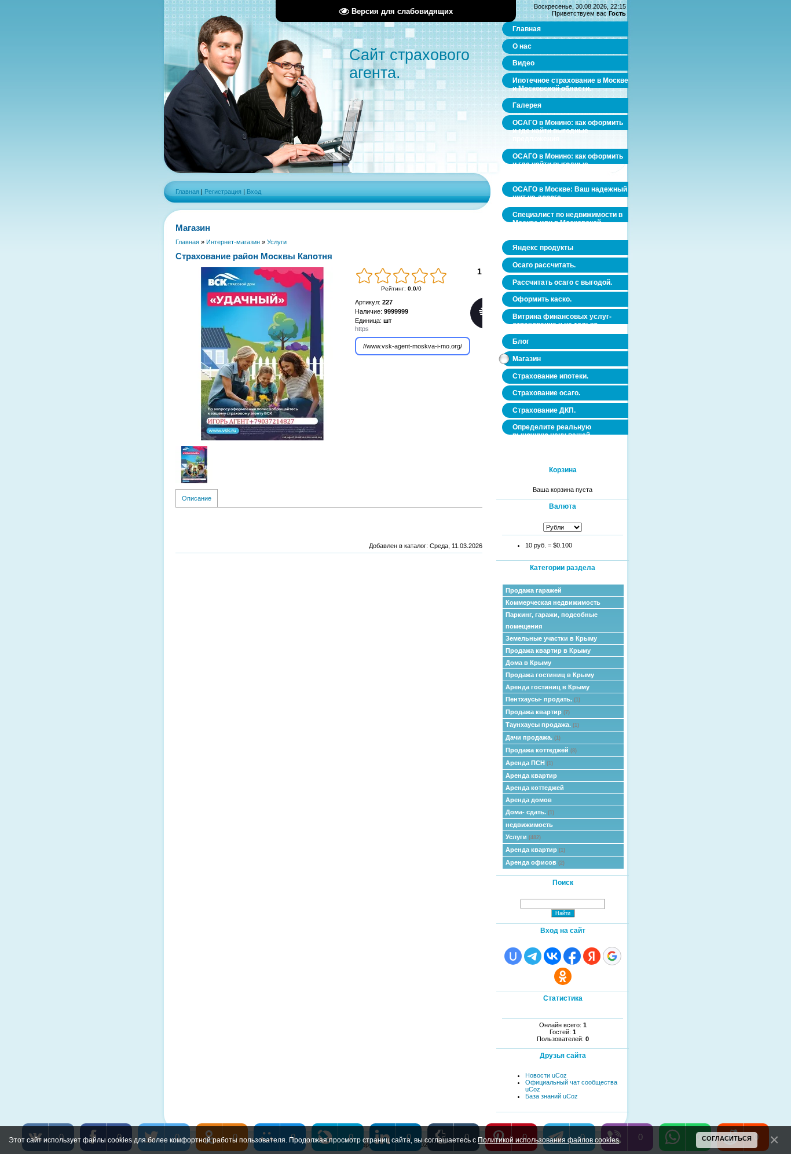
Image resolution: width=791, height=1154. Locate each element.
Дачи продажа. (533, 737)
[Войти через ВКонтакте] (552, 956)
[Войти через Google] (612, 956)
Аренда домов (529, 799)
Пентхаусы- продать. (543, 699)
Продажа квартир (538, 711)
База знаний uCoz (551, 1096)
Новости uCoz (546, 1075)
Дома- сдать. (530, 811)
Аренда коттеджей (535, 787)
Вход (254, 191)
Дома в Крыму (528, 662)
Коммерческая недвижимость (553, 602)
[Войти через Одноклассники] (563, 976)
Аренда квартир (531, 775)
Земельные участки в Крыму (551, 638)
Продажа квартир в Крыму (548, 650)
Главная (187, 191)
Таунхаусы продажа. (542, 724)
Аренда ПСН (529, 762)
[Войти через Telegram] (532, 956)
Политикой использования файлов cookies (548, 1140)
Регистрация (222, 191)
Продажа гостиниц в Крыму (550, 674)
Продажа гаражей (534, 590)
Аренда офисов (535, 862)
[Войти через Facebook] (572, 956)
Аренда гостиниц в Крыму (547, 686)
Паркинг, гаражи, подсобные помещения (552, 620)
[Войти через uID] (513, 956)
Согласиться (727, 1138)
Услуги (523, 836)
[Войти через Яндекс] (591, 956)
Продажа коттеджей (541, 750)
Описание (196, 498)
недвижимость (529, 824)
